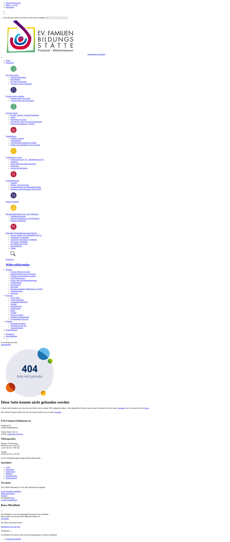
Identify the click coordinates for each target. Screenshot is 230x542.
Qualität (14, 304)
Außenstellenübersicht (19, 302)
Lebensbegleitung (12, 181)
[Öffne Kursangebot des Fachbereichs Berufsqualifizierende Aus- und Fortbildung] (14, 210)
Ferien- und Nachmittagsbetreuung (24, 280)
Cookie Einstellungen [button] (9, 500)
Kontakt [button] (9, 321)
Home (8, 61)
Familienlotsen (16, 283)
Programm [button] (10, 63)
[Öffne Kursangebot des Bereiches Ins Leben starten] (14, 71)
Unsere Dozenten (17, 300)
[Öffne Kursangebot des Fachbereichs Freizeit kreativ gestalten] (14, 92)
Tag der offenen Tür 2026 (20, 272)
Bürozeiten (10, 7)
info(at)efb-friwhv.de (15, 434)
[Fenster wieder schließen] (2, 510)
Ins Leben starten (12, 75)
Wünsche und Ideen (18, 324)
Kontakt (58, 412)
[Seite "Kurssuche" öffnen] (13, 255)
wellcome (14, 293)
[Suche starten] (2, 18)
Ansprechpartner (17, 328)
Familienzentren (17, 291)
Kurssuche (10, 259)
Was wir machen (17, 315)
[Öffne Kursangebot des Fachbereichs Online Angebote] (14, 198)
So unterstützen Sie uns (19, 319)
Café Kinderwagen (18, 278)
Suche (146, 408)
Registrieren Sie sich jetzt (10, 527)
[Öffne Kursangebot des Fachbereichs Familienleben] (14, 132)
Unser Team (15, 298)
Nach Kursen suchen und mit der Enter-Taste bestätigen (24, 18)
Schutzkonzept (16, 306)
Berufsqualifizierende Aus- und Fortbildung (22, 214)
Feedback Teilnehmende (20, 317)
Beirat (13, 311)
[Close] (11, 531)
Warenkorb (10, 334)
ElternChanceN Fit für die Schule (23, 274)
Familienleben (11, 136)
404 (9, 345)
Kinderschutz (16, 285)
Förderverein (15, 308)
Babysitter (14, 287)
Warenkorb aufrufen (13, 539)
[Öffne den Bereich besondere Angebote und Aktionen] (14, 229)
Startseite (4, 345)
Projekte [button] (9, 270)
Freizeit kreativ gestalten (15, 96)
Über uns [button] (9, 295)
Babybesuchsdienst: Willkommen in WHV (27, 289)
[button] (11, 491)
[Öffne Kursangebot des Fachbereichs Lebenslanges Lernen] (14, 153)
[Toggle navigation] (2, 57)
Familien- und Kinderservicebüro (23, 276)
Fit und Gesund (11, 113)
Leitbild (13, 313)
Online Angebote (12, 202)
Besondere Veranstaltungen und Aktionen (21, 233)
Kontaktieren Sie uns (18, 326)
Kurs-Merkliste (11, 336)
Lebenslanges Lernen (14, 157)
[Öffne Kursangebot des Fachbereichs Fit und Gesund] (14, 109)
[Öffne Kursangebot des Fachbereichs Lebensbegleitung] (14, 177)
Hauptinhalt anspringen (96, 54)
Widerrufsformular (18, 264)
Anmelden (5, 519)
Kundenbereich (11, 330)
